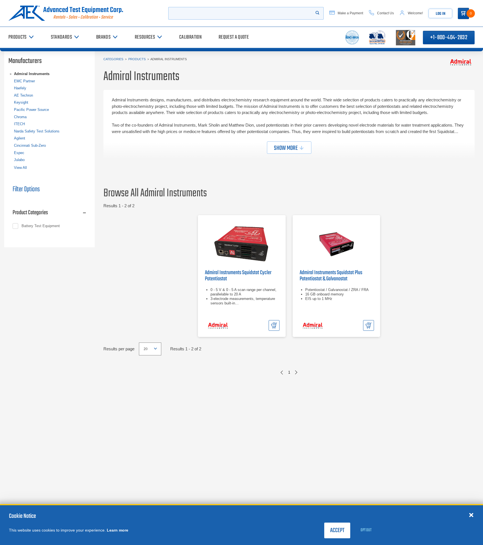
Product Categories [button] (30, 212)
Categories (113, 59)
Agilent (19, 138)
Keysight (21, 102)
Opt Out (366, 530)
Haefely (20, 88)
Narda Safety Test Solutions (37, 131)
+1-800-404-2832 (448, 37)
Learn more (117, 530)
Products (137, 59)
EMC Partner (24, 81)
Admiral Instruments (31, 74)
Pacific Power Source (31, 110)
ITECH (19, 124)
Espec (19, 153)
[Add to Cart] (274, 325)
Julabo (19, 160)
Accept (337, 530)
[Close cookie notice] (471, 515)
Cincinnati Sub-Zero (30, 145)
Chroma (20, 117)
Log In (440, 14)
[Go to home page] (67, 13)
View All (20, 168)
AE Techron (23, 95)
